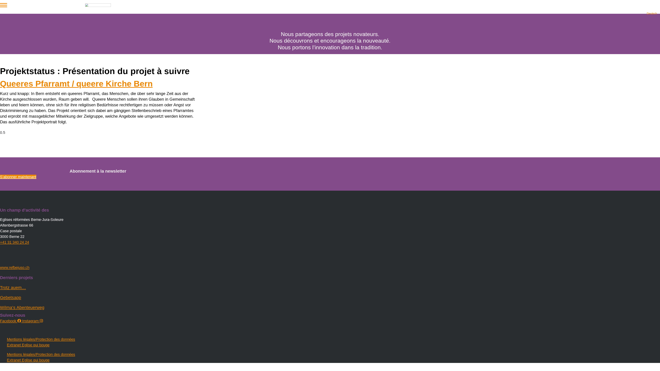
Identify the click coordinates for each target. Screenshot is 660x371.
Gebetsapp (10, 297)
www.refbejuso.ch (14, 267)
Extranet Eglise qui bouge (28, 345)
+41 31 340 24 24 (14, 242)
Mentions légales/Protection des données (41, 339)
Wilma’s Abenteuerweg (22, 307)
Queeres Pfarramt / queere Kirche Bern (76, 83)
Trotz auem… (13, 287)
